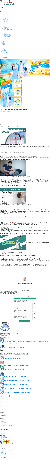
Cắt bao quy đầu (6, 20)
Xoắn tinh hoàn (6, 27)
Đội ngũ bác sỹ (5, 17)
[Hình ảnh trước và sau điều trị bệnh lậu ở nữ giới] (2, 356)
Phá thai (4, 56)
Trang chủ (2, 15)
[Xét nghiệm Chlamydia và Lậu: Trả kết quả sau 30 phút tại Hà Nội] (2, 351)
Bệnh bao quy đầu (5, 19)
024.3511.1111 (7, 335)
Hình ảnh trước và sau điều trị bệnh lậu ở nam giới (12, 364)
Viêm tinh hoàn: (6, 26)
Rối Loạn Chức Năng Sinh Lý (5, 431)
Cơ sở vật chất (3, 422)
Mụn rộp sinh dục (5, 45)
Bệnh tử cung (5, 52)
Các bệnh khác (5, 57)
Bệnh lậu (4, 44)
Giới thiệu (2, 421)
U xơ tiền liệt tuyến (7, 34)
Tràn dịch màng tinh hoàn (7, 25)
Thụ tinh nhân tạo (6, 30)
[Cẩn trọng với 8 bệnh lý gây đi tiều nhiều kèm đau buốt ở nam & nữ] (2, 367)
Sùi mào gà (3, 432)
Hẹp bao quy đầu (6, 22)
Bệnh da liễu (4, 40)
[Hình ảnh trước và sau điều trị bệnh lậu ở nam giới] (2, 362)
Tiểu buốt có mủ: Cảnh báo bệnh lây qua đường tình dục (13, 347)
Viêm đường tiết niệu (6, 37)
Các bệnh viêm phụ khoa (6, 53)
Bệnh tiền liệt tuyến (5, 32)
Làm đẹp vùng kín (5, 55)
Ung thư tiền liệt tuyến (7, 35)
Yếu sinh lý (4, 50)
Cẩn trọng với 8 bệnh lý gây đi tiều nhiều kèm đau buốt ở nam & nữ (16, 369)
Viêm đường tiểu (6, 38)
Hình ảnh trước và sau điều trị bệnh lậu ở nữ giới (11, 358)
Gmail (2, 426)
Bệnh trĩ (4, 41)
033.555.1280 (2, 12)
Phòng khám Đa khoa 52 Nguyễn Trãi (6, 425)
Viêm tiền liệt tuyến (7, 36)
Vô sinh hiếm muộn (5, 28)
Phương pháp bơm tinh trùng (8, 29)
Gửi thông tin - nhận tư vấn (25, 290)
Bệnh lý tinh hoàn (3, 436)
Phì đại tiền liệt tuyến (7, 33)
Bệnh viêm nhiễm (3, 18)
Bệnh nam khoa (3, 455)
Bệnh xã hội (3, 42)
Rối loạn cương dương (6, 48)
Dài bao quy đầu (6, 21)
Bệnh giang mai (5, 43)
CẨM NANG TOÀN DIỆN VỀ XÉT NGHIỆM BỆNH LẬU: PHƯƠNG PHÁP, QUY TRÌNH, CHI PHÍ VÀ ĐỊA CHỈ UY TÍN (25, 342)
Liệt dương (4, 47)
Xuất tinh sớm (5, 49)
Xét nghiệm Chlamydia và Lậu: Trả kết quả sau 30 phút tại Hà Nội (15, 353)
